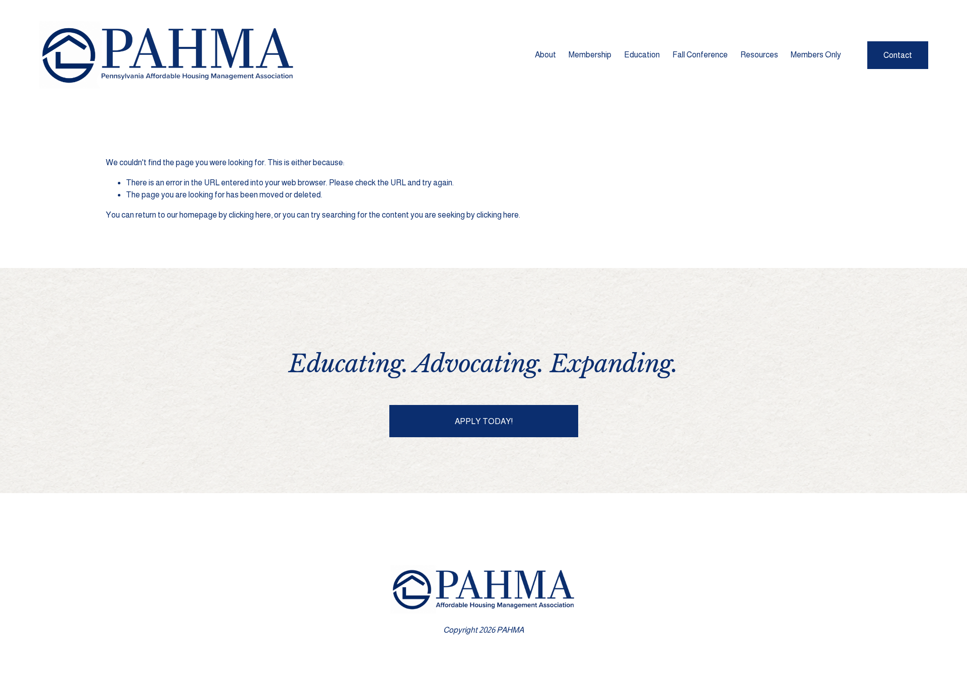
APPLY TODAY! (484, 421)
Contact (897, 55)
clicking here (250, 215)
